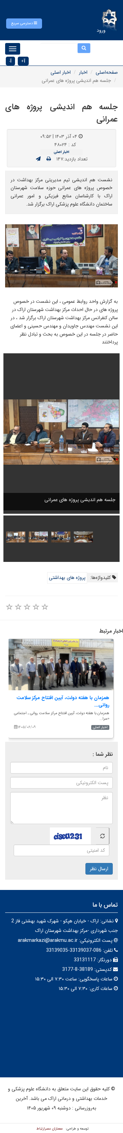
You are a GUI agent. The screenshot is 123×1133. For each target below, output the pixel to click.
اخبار (83, 72)
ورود (101, 30)
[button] (24, 23)
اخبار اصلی (61, 72)
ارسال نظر (99, 869)
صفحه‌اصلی (107, 72)
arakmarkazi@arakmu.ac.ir (48, 940)
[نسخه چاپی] (48, 159)
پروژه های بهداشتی (67, 577)
